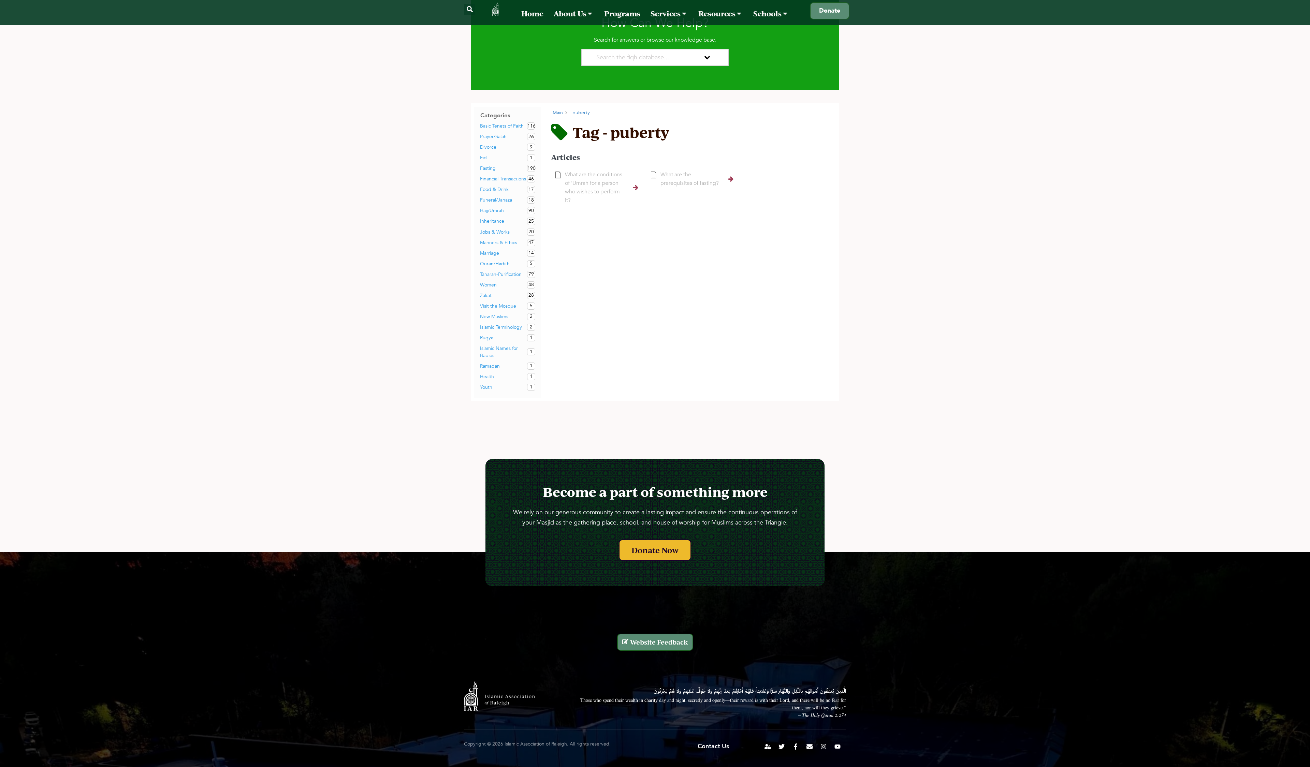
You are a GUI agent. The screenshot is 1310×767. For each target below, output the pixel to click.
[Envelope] (809, 746)
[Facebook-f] (795, 746)
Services (666, 13)
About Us (571, 13)
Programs (622, 13)
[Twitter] (781, 746)
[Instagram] (823, 746)
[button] (469, 9)
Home (532, 13)
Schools (768, 13)
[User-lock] (767, 746)
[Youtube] (837, 746)
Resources (717, 13)
